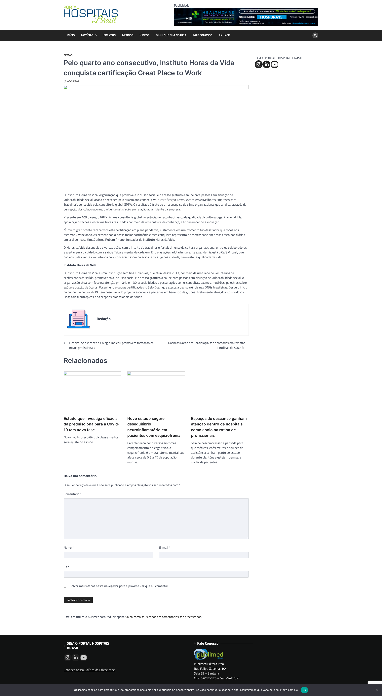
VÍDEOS (144, 35)
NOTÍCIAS (87, 35)
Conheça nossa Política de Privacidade (89, 669)
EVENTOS (109, 35)
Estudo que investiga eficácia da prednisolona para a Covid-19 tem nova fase (92, 424)
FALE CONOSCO (202, 35)
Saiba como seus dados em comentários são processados (163, 616)
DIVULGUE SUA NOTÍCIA (171, 35)
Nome (69, 547)
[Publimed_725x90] (246, 24)
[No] (377, 690)
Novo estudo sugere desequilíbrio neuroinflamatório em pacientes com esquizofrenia (153, 427)
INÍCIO (71, 35)
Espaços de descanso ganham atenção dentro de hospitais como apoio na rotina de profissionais (219, 427)
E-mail (164, 547)
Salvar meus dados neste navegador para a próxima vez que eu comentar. (119, 586)
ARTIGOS (127, 35)
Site (66, 566)
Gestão (68, 55)
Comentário (73, 494)
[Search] (315, 35)
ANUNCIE (224, 35)
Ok (304, 689)
